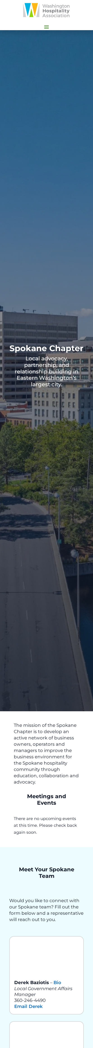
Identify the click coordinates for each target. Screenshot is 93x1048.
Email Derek (28, 1006)
